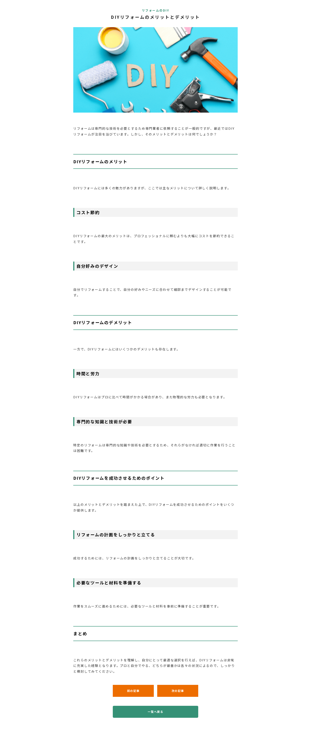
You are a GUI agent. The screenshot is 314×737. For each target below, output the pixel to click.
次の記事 (178, 691)
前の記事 (133, 691)
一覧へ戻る (155, 712)
